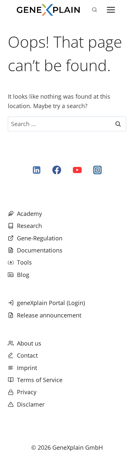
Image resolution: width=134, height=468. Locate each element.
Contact (27, 355)
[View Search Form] (94, 9)
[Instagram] (97, 170)
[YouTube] (77, 170)
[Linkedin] (37, 170)
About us (29, 343)
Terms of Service (39, 380)
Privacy (26, 392)
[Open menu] (110, 9)
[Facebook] (57, 170)
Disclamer (31, 404)
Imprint (27, 368)
